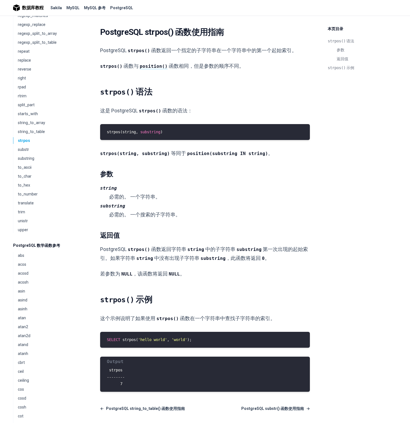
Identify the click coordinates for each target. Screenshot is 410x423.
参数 (340, 50)
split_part (26, 105)
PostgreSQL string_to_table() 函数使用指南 (142, 408)
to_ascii (25, 167)
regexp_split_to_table (37, 42)
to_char (25, 176)
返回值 (342, 59)
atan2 (23, 327)
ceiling (23, 380)
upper (23, 230)
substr (23, 149)
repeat (24, 51)
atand (23, 344)
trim (21, 212)
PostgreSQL (121, 8)
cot (20, 416)
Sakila (56, 8)
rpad (22, 87)
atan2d (24, 335)
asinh (22, 309)
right (22, 78)
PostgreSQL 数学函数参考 (36, 245)
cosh (22, 407)
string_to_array (31, 122)
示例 (341, 68)
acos (22, 264)
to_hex (24, 185)
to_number (28, 194)
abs (21, 255)
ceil (21, 371)
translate (26, 203)
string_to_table (31, 131)
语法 (341, 41)
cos (21, 389)
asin (21, 291)
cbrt (21, 362)
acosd (23, 273)
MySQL (72, 8)
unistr (23, 221)
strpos (24, 140)
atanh (23, 353)
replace (24, 60)
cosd (22, 398)
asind (22, 300)
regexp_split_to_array (37, 33)
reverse (24, 69)
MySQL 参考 (95, 8)
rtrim (22, 96)
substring (26, 158)
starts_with (28, 114)
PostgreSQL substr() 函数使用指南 (275, 408)
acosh (23, 282)
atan (22, 318)
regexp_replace (31, 24)
